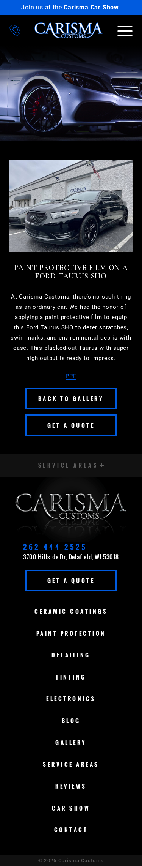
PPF (71, 376)
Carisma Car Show (91, 7)
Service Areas (71, 764)
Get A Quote (71, 425)
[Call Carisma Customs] (14, 30)
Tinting (71, 677)
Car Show (71, 808)
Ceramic (71, 611)
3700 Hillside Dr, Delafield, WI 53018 (71, 556)
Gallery (71, 742)
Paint (71, 633)
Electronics (71, 698)
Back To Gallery (71, 398)
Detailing (71, 655)
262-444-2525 (55, 547)
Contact (71, 829)
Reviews (71, 786)
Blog (71, 720)
